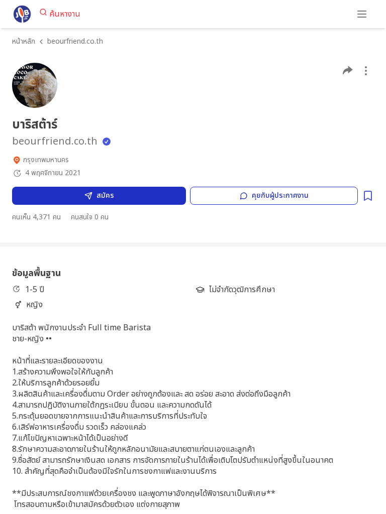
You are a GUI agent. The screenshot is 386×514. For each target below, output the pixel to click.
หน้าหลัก (23, 41)
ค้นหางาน (64, 14)
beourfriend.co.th (75, 41)
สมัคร (105, 195)
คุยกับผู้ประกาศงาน (280, 195)
